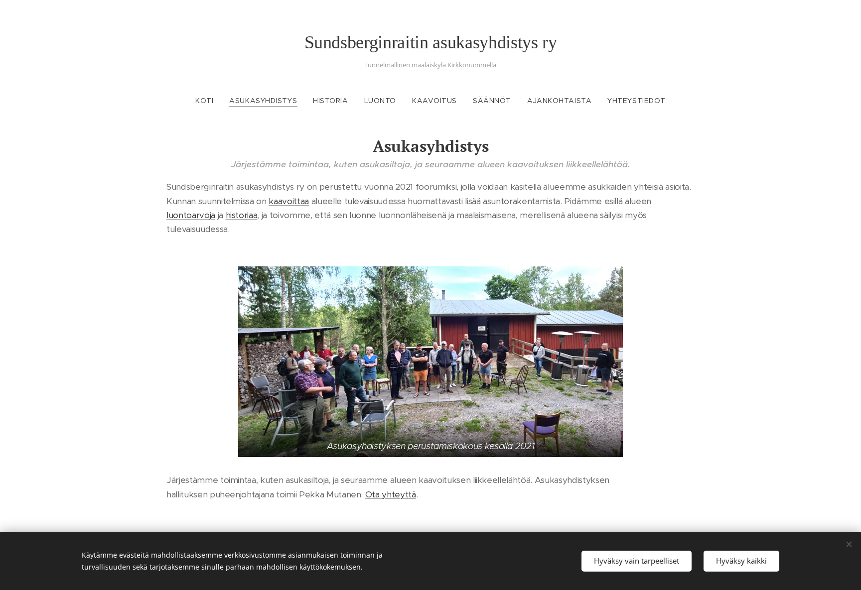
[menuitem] (208, 100)
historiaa (242, 215)
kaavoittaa (289, 201)
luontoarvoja (190, 215)
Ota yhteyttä (390, 494)
